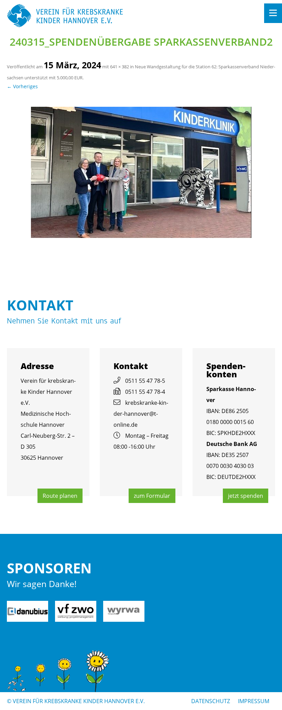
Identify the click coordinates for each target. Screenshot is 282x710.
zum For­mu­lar (152, 496)
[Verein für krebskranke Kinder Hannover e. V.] (114, 16)
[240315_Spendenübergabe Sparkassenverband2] (141, 172)
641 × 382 (119, 67)
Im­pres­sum (253, 701)
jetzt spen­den (245, 496)
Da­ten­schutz (210, 701)
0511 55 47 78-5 (145, 381)
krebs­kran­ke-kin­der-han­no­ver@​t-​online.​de (140, 413)
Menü (273, 13)
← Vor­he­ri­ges (22, 86)
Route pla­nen (60, 496)
